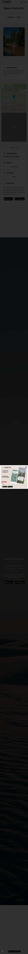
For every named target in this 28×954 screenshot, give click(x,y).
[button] (26, 467)
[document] (14, 477)
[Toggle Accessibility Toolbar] (2, 951)
